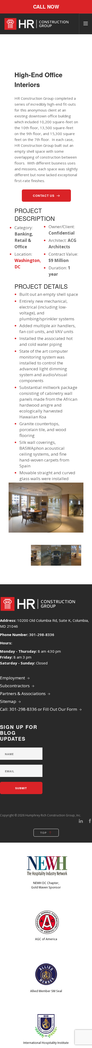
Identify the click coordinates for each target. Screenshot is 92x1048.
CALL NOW (46, 6)
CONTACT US (43, 195)
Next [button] (78, 510)
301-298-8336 (41, 634)
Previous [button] (13, 510)
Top (43, 833)
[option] (46, 508)
